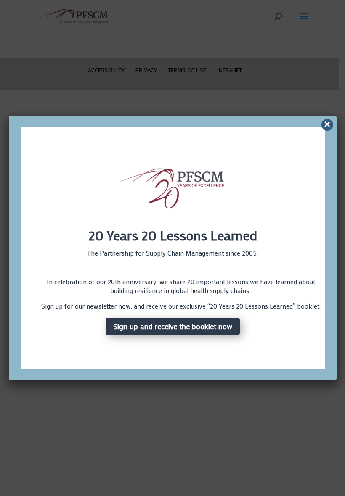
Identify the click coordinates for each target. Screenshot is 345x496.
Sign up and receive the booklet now (172, 326)
